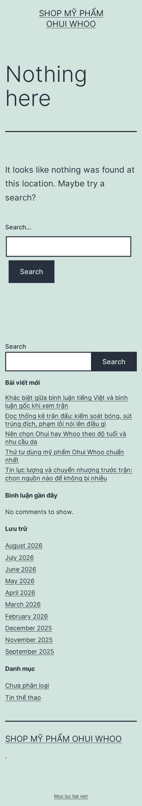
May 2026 (19, 581)
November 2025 (29, 639)
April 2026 (20, 592)
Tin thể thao (23, 697)
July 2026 (19, 557)
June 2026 (20, 569)
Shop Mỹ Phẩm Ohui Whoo (63, 739)
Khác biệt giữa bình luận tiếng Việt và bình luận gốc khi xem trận (66, 401)
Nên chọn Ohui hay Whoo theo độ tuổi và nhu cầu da (65, 437)
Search (15, 346)
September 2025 (29, 651)
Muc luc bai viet (71, 796)
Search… (18, 227)
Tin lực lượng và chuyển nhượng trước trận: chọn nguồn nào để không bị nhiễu (68, 473)
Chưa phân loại (27, 685)
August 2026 (23, 545)
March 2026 (23, 604)
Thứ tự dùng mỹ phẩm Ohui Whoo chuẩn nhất (64, 456)
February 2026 (26, 616)
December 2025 (28, 628)
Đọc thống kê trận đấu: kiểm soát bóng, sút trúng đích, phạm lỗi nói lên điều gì (68, 419)
